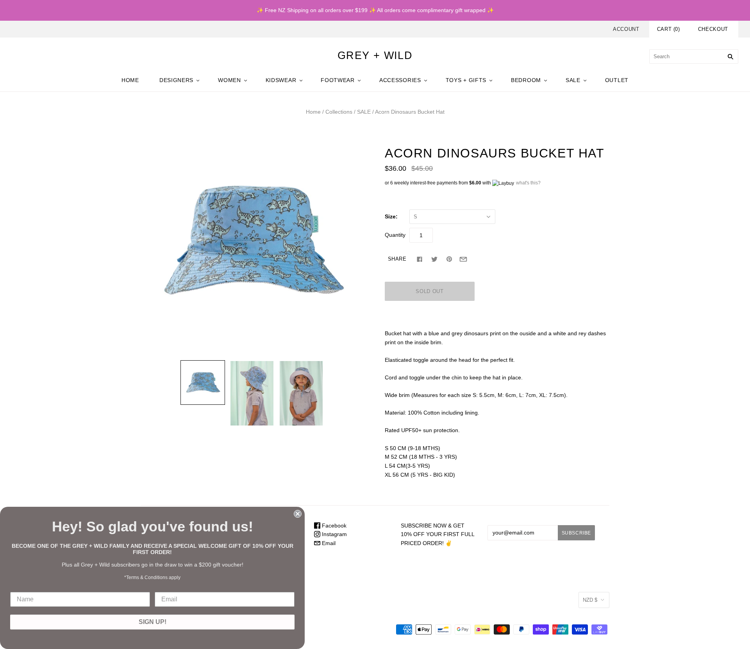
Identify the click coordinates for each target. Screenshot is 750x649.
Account (626, 29)
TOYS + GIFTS (466, 80)
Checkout (713, 29)
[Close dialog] (298, 514)
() (668, 29)
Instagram (333, 534)
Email (328, 543)
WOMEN (229, 80)
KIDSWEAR (281, 80)
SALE (573, 80)
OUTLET (617, 80)
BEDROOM (526, 80)
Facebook (333, 525)
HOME (130, 80)
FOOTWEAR (338, 80)
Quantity (395, 235)
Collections (338, 112)
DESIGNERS (176, 80)
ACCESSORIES (400, 80)
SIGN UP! (152, 622)
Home (313, 112)
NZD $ (590, 600)
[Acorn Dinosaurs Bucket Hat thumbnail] (202, 382)
